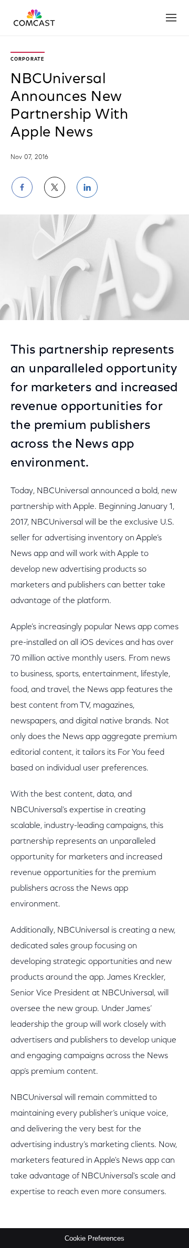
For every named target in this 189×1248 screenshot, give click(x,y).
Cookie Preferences (94, 1238)
